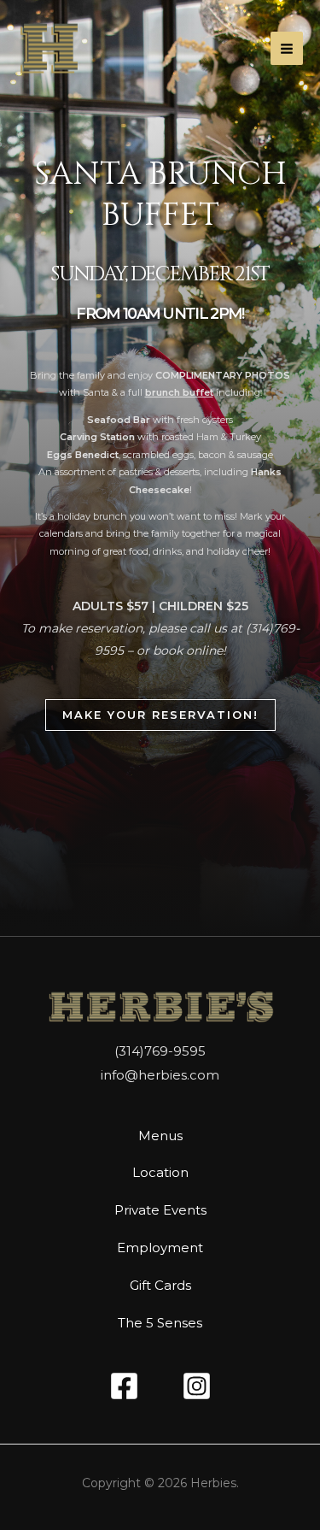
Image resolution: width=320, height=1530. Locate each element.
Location (160, 1172)
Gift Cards (160, 1285)
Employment (160, 1247)
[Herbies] (49, 48)
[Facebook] (124, 1386)
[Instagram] (197, 1386)
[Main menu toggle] (287, 48)
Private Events (160, 1210)
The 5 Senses (160, 1323)
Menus (160, 1135)
